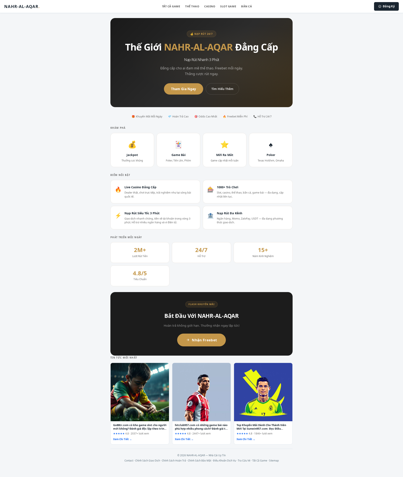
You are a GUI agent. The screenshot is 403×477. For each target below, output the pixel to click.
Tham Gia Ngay (183, 89)
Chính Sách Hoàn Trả (174, 460)
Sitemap (274, 460)
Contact (128, 460)
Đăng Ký (389, 6)
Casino (209, 6)
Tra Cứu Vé (244, 460)
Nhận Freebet (204, 340)
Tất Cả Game (171, 6)
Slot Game (228, 6)
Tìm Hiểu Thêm (222, 89)
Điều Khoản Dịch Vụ (224, 460)
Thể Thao (192, 6)
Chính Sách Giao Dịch (147, 460)
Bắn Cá (246, 6)
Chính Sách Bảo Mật (199, 460)
